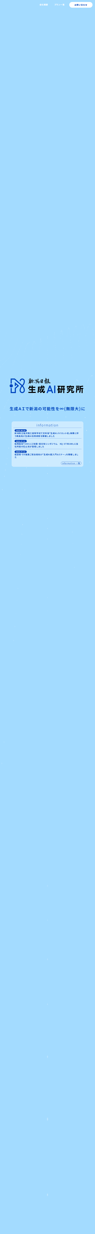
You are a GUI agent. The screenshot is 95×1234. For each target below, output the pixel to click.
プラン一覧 (59, 4)
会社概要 (43, 4)
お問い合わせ (80, 4)
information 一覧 (71, 463)
